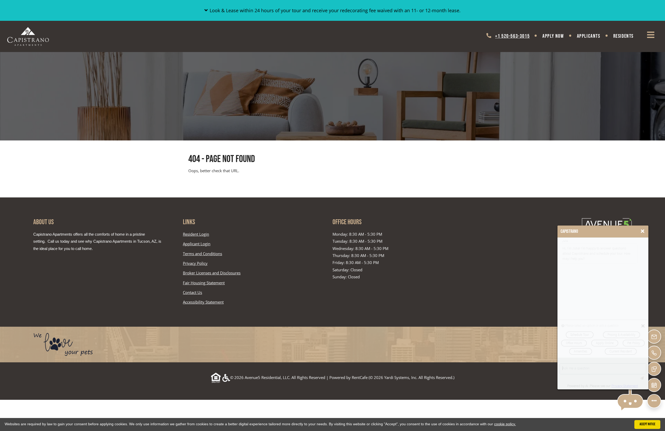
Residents (626, 36)
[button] (332, 10)
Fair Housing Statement (204, 282)
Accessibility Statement (203, 302)
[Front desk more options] (654, 401)
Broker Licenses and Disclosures (212, 272)
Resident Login (196, 234)
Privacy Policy (195, 263)
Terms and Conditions (202, 253)
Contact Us (192, 292)
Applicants (592, 36)
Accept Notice (647, 424)
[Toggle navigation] (651, 35)
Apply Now (553, 36)
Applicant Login (196, 243)
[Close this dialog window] (642, 231)
